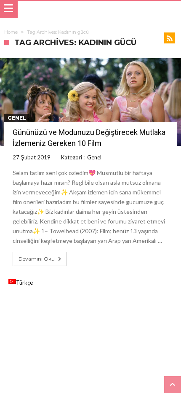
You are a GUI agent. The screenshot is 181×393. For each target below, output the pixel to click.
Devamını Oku (37, 259)
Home (11, 32)
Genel (17, 118)
